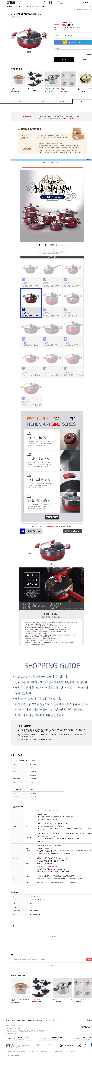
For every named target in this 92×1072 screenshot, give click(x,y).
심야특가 (26, 6)
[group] (18, 82)
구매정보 (42, 101)
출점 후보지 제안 (47, 1020)
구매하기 (64, 59)
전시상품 (42, 6)
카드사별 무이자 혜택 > (68, 35)
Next (45, 37)
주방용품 (81, 9)
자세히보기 (77, 27)
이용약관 (14, 1020)
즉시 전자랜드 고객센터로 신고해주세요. (65, 118)
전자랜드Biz (32, 6)
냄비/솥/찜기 (86, 9)
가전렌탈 (38, 6)
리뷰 (62, 101)
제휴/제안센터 (39, 1020)
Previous (13, 37)
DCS (22, 6)
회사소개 (8, 1020)
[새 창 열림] (45, 1046)
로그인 (90, 6)
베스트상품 (18, 6)
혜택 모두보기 (79, 25)
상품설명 (21, 101)
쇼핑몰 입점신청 (30, 1020)
